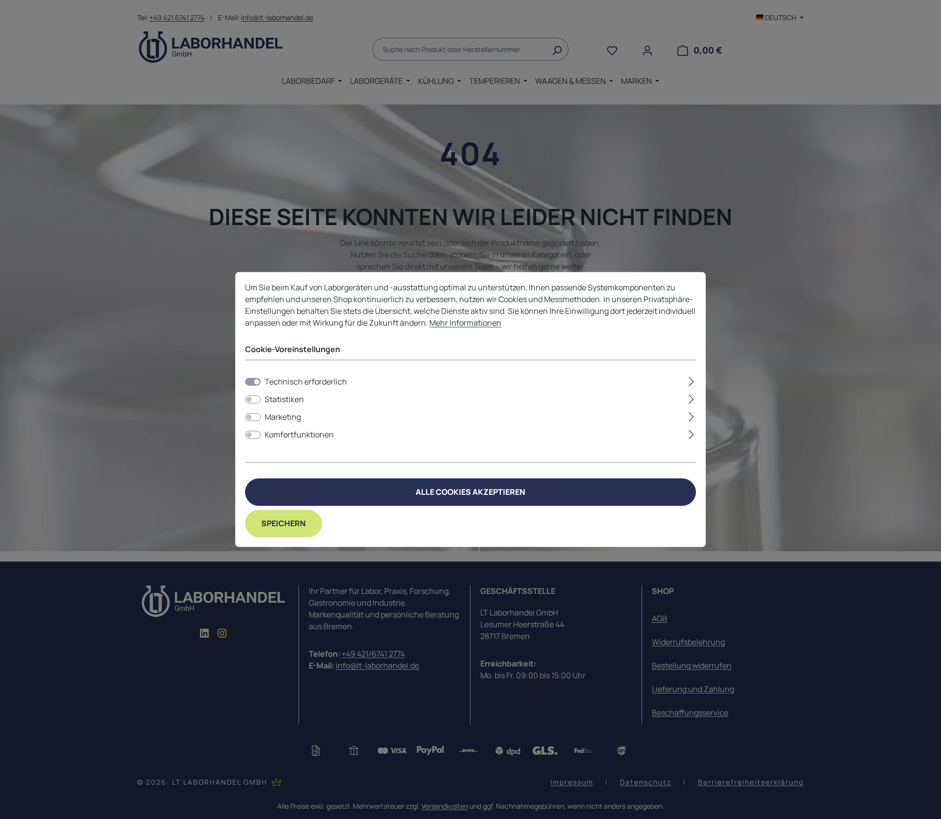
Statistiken (284, 399)
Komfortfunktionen (299, 435)
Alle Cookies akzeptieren (470, 492)
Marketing (283, 417)
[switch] (253, 400)
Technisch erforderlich (306, 382)
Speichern (283, 523)
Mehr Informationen (465, 322)
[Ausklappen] (691, 380)
